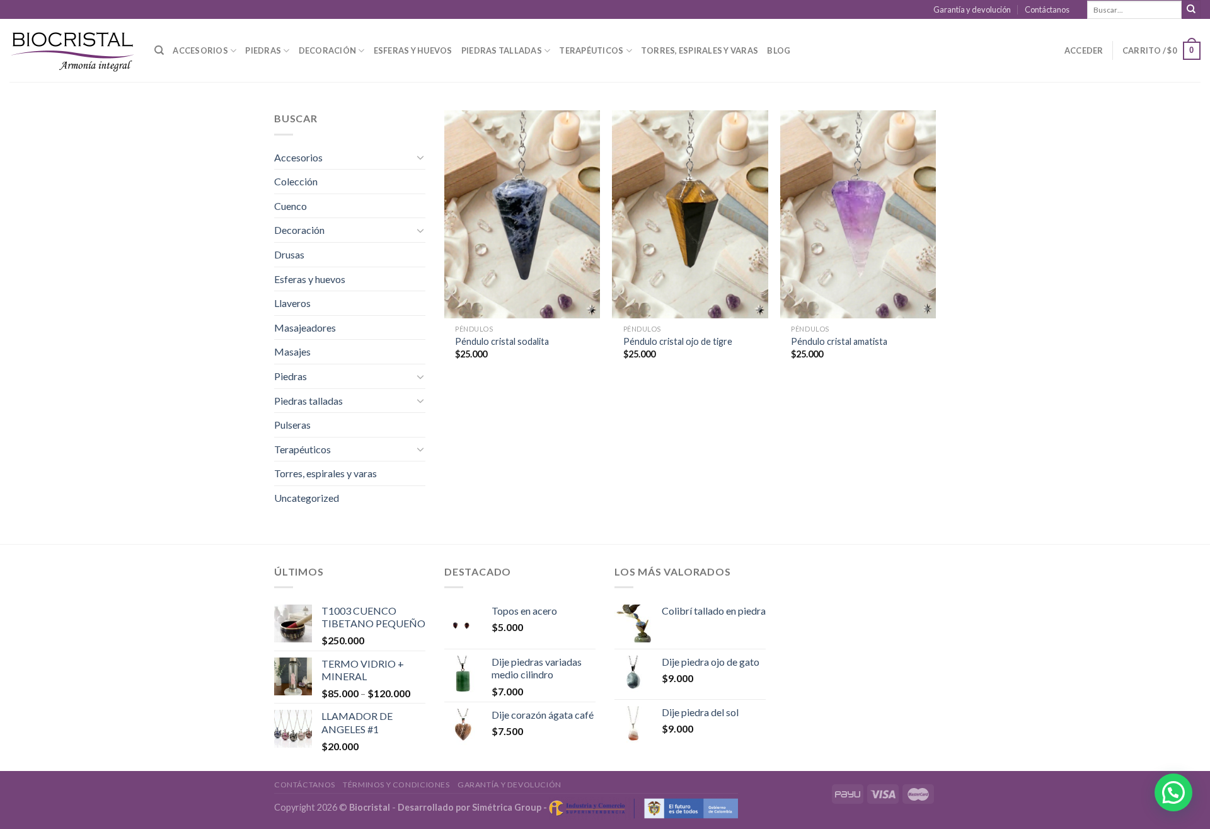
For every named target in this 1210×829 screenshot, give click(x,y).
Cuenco (290, 206)
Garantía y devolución (972, 9)
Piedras (263, 50)
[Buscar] (159, 50)
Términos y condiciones (396, 784)
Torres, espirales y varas (699, 50)
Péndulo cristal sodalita (502, 341)
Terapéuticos (591, 50)
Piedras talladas (501, 50)
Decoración (328, 50)
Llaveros (292, 303)
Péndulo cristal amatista (839, 341)
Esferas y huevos (413, 50)
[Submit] (1191, 9)
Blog (778, 50)
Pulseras (292, 425)
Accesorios (200, 50)
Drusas (289, 254)
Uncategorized (306, 498)
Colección (296, 181)
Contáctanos (1047, 9)
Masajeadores (305, 327)
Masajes (292, 351)
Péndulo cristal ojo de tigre (677, 341)
